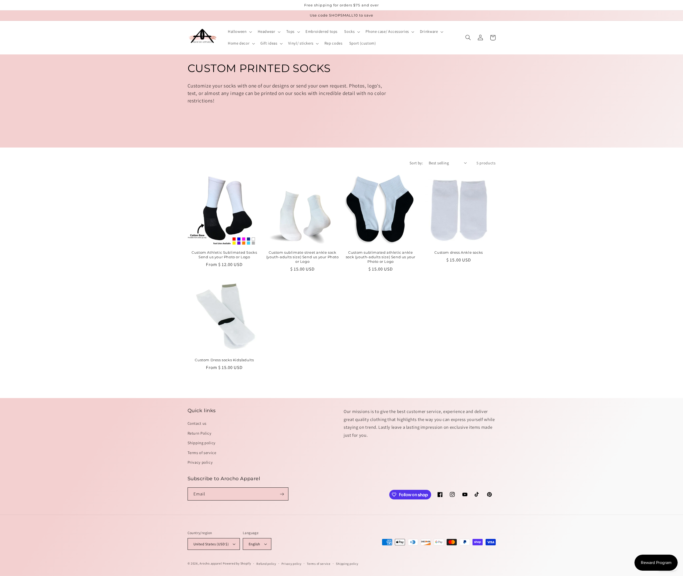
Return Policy (200, 433)
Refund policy (266, 564)
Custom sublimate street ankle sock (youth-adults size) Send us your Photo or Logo (302, 257)
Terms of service (202, 452)
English (254, 544)
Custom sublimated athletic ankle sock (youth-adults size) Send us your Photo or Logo (380, 257)
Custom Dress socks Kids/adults (224, 360)
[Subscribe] (282, 493)
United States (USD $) (211, 544)
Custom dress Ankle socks (458, 252)
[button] (239, 32)
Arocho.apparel (211, 563)
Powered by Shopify (237, 563)
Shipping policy (202, 442)
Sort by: (416, 162)
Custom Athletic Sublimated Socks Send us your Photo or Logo (224, 254)
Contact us (197, 423)
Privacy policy (200, 462)
